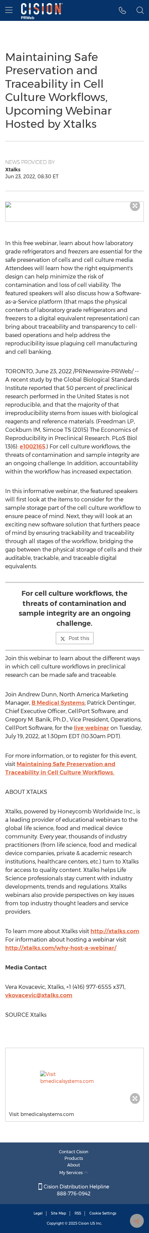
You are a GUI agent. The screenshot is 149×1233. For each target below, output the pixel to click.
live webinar (91, 728)
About (73, 1165)
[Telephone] (122, 10)
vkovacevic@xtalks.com (38, 995)
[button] (74, 205)
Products (73, 1158)
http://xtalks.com (114, 931)
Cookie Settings (102, 1213)
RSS (77, 1213)
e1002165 (32, 446)
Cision (83, 1223)
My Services (71, 1172)
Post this (79, 638)
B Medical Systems (58, 703)
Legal (38, 1213)
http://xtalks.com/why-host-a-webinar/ (60, 948)
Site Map (58, 1213)
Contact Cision (73, 1151)
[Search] (140, 10)
